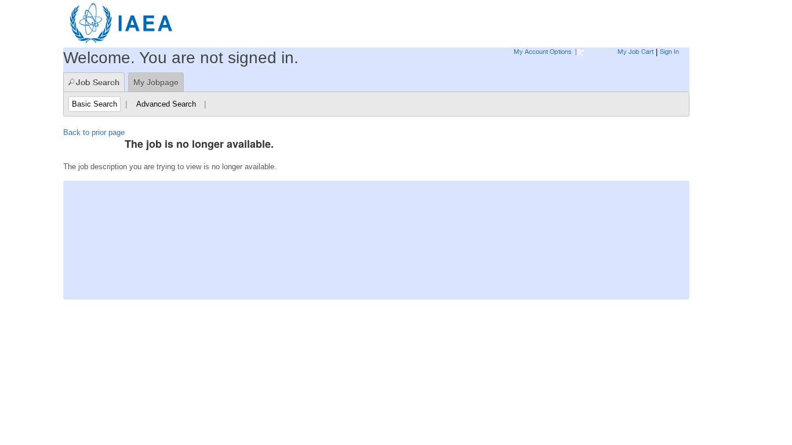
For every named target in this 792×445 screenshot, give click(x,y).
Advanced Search (166, 104)
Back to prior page (94, 132)
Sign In (669, 51)
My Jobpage (156, 82)
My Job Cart (635, 51)
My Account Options (543, 51)
